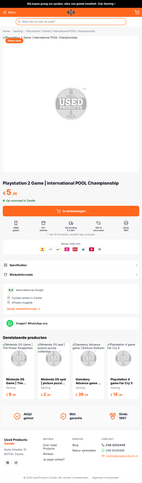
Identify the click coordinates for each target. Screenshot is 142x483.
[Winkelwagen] (136, 12)
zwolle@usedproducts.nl (122, 456)
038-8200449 (115, 445)
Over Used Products (50, 446)
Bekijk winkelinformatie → (23, 308)
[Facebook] (7, 462)
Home (6, 31)
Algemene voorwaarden (105, 477)
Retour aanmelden (84, 450)
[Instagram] (15, 462)
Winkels (48, 454)
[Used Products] (71, 12)
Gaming (18, 31)
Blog (75, 445)
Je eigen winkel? (54, 459)
